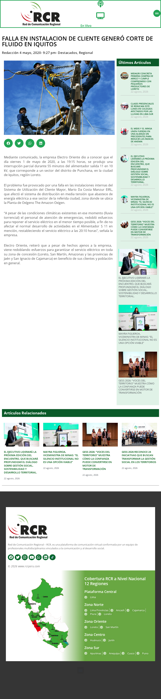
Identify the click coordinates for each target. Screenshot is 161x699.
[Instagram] (25, 557)
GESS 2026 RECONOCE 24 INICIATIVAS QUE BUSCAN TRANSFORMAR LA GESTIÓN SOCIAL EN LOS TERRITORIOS (139, 457)
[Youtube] (32, 557)
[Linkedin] (45, 557)
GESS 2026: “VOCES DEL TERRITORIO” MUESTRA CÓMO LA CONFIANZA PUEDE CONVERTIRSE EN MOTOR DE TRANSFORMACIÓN (143, 228)
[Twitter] (18, 557)
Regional (86, 53)
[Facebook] (11, 557)
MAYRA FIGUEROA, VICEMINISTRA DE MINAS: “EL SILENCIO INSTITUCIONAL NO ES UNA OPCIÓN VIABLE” (142, 202)
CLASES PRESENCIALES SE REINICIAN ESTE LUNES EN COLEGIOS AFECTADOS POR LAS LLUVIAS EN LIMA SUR (142, 108)
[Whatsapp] (39, 557)
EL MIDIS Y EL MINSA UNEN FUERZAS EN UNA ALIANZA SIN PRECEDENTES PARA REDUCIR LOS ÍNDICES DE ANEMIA (142, 135)
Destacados (67, 53)
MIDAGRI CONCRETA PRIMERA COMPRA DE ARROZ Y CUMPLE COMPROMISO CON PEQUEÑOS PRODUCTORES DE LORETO (142, 81)
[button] (8, 143)
